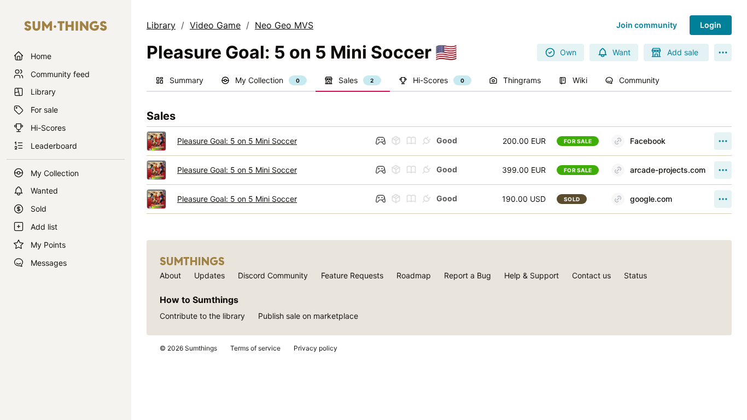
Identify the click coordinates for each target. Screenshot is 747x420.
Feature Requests (352, 275)
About (170, 275)
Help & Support (531, 275)
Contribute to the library (202, 315)
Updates (209, 275)
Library (161, 25)
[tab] (179, 81)
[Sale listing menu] (723, 141)
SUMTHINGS (192, 261)
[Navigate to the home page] (65, 26)
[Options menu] (723, 52)
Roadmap (413, 275)
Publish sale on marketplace (308, 315)
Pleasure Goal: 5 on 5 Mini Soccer (237, 140)
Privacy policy (315, 348)
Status (635, 275)
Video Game (215, 25)
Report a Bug (467, 275)
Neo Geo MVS (284, 25)
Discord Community (273, 275)
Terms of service (255, 348)
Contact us (591, 275)
